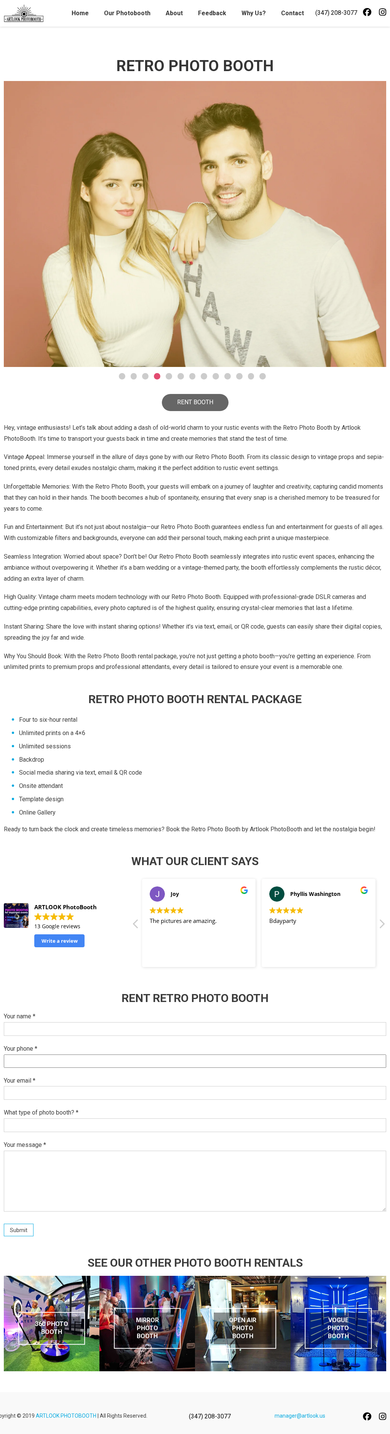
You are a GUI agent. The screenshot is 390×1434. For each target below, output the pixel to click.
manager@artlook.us (300, 1416)
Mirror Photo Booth (147, 1328)
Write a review (60, 940)
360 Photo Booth (51, 1328)
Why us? (253, 13)
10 (227, 376)
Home (80, 13)
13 (262, 376)
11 (239, 376)
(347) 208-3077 (336, 12)
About (174, 13)
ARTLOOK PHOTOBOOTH (66, 1416)
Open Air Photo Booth (242, 1328)
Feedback (212, 13)
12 (251, 376)
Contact (292, 13)
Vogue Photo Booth (338, 1328)
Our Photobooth (127, 13)
